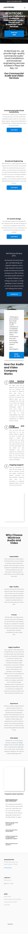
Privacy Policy (8, 868)
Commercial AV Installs (10, 902)
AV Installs (7, 905)
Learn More (14, 130)
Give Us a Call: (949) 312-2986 (14, 1)
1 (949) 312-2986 (17, 355)
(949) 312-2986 (14, 34)
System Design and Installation (12, 899)
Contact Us (14, 294)
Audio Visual (7, 896)
